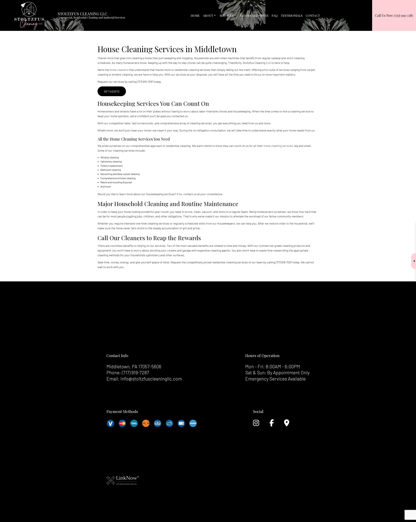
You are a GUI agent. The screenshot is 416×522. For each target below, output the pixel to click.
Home (195, 15)
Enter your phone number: (355, 246)
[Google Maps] (286, 424)
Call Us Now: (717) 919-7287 (394, 15)
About (208, 15)
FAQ (275, 15)
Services (227, 15)
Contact (313, 15)
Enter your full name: (353, 234)
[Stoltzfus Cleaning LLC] (29, 15)
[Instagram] (256, 424)
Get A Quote (112, 91)
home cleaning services (278, 146)
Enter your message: (353, 268)
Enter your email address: (355, 257)
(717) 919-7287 (135, 372)
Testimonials (291, 15)
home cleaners (119, 69)
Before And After (254, 15)
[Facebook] (271, 424)
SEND (390, 290)
